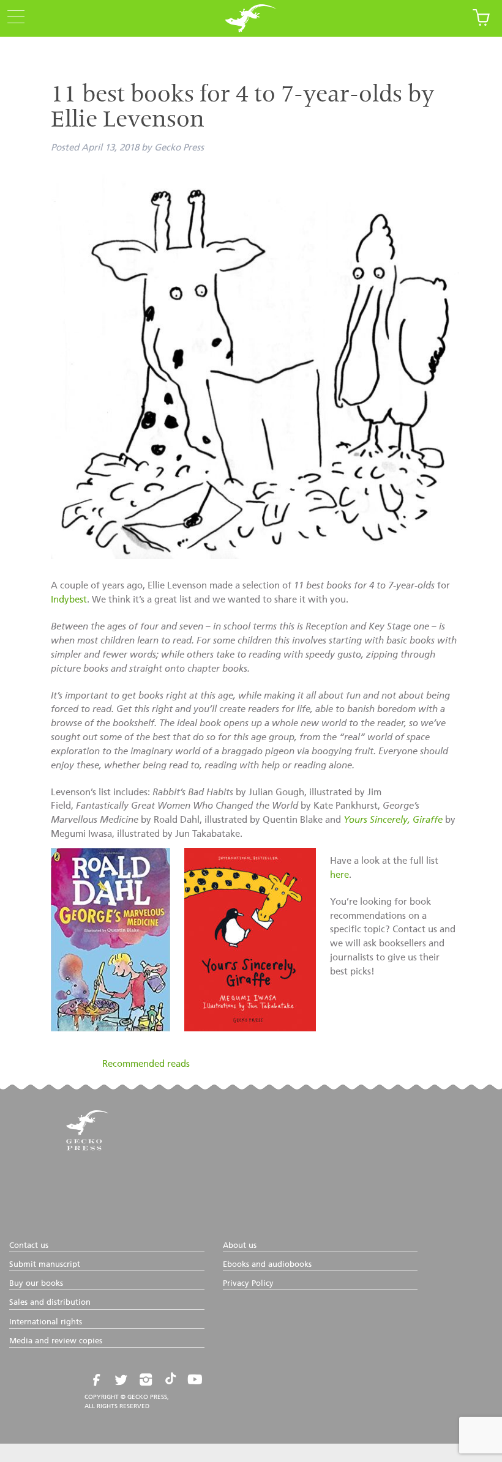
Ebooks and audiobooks (267, 1265)
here (339, 875)
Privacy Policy (248, 1284)
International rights (45, 1322)
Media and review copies (55, 1341)
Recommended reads (146, 1064)
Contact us (28, 1246)
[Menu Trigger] (12, 18)
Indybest (69, 599)
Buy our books (36, 1284)
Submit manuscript (44, 1265)
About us (240, 1246)
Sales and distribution (50, 1303)
